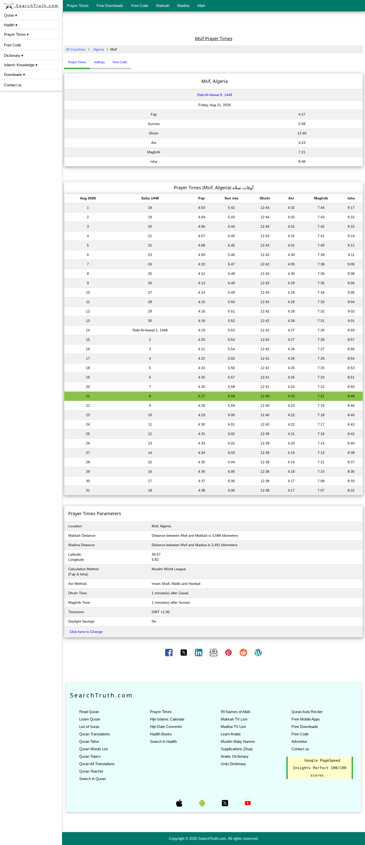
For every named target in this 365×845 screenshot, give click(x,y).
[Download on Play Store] (202, 803)
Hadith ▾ (10, 25)
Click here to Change (86, 632)
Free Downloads (110, 5)
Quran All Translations (97, 764)
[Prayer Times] (132, 60)
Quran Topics (90, 756)
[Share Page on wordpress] (258, 652)
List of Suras (89, 726)
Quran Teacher (91, 771)
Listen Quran (89, 719)
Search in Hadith (163, 741)
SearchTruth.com (36, 5)
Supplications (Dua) (237, 749)
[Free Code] (137, 60)
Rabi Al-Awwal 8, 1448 (214, 95)
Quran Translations (94, 734)
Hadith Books (161, 734)
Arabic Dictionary (235, 756)
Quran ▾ (10, 15)
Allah (201, 5)
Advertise (299, 741)
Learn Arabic (231, 734)
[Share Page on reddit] (244, 652)
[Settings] (135, 60)
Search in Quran (92, 779)
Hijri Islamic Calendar (167, 719)
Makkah (162, 5)
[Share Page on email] (214, 652)
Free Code (139, 5)
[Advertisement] (213, 23)
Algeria (98, 49)
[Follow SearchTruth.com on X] (225, 803)
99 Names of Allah (235, 712)
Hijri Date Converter (166, 726)
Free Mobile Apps (306, 719)
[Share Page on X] (184, 652)
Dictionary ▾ (13, 55)
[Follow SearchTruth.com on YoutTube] (248, 803)
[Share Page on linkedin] (199, 652)
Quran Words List (93, 749)
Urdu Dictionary (233, 764)
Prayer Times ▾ (16, 34)
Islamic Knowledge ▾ (20, 65)
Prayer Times (78, 5)
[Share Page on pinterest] (229, 652)
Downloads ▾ (14, 74)
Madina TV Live (233, 726)
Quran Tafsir (89, 741)
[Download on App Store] (179, 803)
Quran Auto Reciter (307, 712)
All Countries (76, 49)
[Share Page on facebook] (169, 652)
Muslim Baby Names (238, 741)
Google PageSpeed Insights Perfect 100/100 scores (319, 768)
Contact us (13, 85)
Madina (183, 5)
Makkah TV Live (234, 719)
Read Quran (89, 712)
